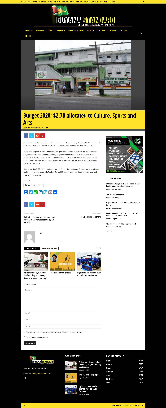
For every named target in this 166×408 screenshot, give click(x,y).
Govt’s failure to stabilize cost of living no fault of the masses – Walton (123, 214)
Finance (57, 2)
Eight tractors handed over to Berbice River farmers (89, 274)
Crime (50, 2)
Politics (109, 364)
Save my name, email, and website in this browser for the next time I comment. (54, 332)
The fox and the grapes (60, 272)
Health (79, 2)
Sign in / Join (26, 2)
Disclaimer (116, 405)
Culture (87, 2)
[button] (141, 33)
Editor (27, 127)
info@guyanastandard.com (41, 373)
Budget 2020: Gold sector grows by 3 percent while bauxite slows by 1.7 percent (39, 220)
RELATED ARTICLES (32, 248)
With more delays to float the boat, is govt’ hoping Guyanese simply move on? (35, 275)
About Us (127, 405)
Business (42, 2)
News (35, 2)
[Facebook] (143, 2)
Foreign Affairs (68, 2)
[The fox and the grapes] (62, 261)
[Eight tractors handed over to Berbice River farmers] (89, 261)
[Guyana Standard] (83, 16)
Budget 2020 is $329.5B (91, 217)
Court (108, 375)
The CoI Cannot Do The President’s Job (121, 224)
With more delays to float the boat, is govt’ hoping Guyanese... (90, 364)
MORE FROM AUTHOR (49, 248)
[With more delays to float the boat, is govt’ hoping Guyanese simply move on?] (36, 261)
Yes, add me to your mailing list (36, 337)
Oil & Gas (103, 2)
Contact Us (138, 405)
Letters (112, 2)
